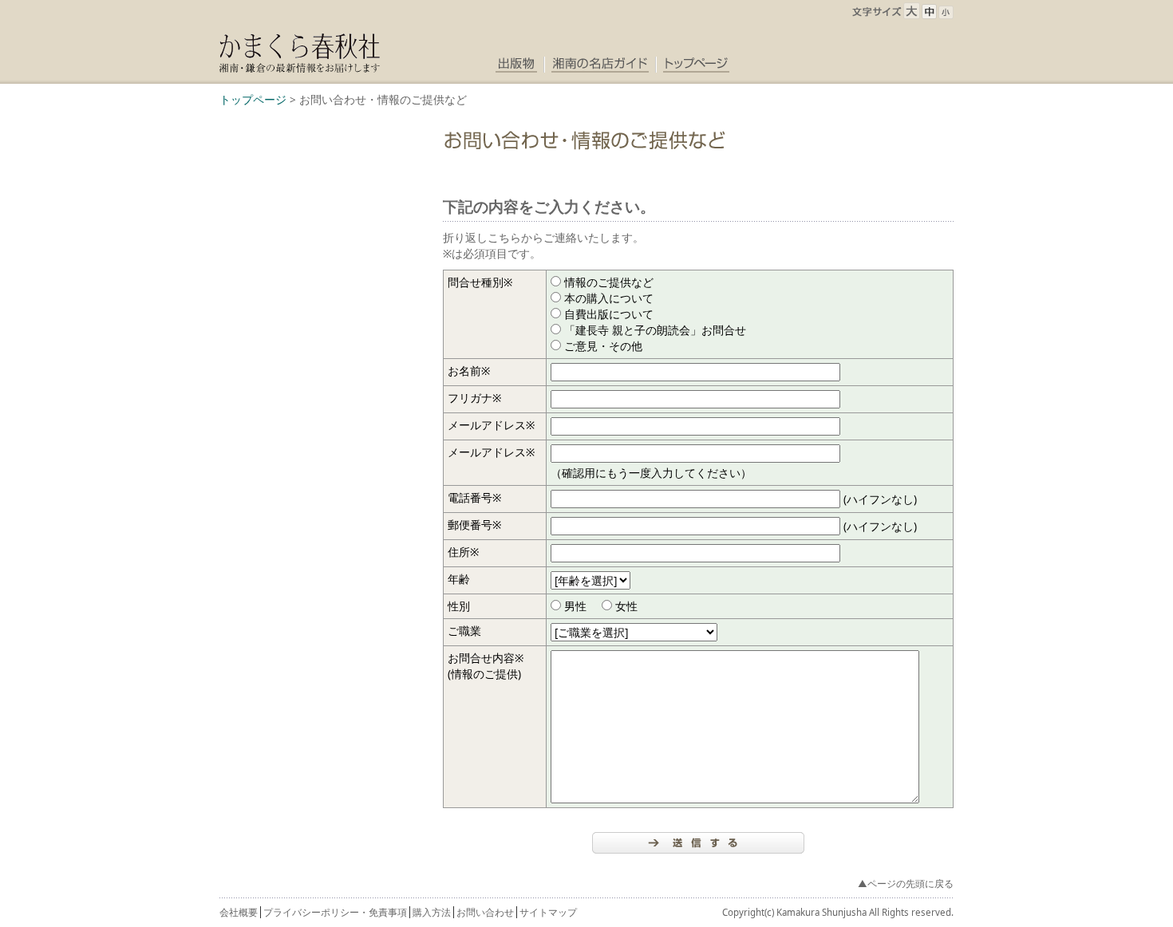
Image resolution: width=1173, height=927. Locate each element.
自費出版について (609, 313)
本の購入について (609, 298)
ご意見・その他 (603, 345)
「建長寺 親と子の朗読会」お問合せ (655, 329)
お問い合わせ (485, 912)
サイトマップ (548, 912)
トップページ (252, 99)
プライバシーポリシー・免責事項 (335, 912)
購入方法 (432, 912)
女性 (626, 605)
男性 (575, 605)
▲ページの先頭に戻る (906, 884)
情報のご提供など (609, 282)
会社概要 (238, 912)
